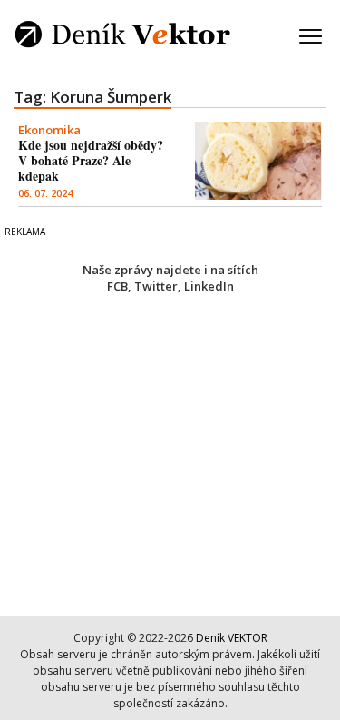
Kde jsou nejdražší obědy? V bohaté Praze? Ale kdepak (90, 160)
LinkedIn (209, 286)
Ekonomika (49, 130)
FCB (117, 286)
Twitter (156, 286)
